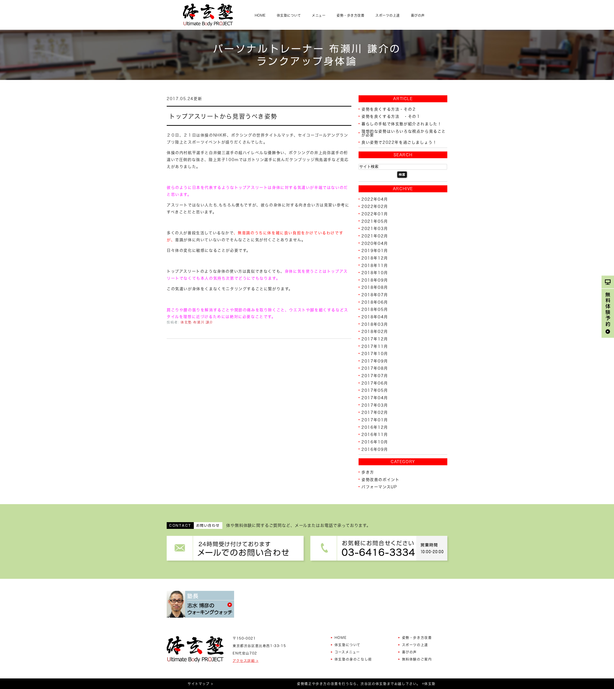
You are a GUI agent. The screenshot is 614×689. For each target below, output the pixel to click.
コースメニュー (347, 652)
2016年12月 (374, 427)
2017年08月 (374, 368)
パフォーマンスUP (379, 487)
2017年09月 (374, 361)
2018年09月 (374, 280)
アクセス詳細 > (246, 660)
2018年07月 (374, 295)
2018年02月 (374, 331)
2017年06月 (374, 383)
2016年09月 (374, 449)
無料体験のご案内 (417, 659)
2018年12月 (374, 258)
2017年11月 (374, 346)
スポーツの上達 (387, 15)
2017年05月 (374, 390)
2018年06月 (374, 302)
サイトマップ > (200, 683)
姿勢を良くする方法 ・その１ (390, 116)
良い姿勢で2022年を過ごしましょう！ (399, 142)
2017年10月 (374, 354)
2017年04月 (374, 398)
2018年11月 (374, 265)
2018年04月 (374, 317)
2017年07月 (374, 376)
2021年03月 (374, 228)
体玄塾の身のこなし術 (353, 659)
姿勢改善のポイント (380, 479)
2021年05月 (374, 221)
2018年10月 (374, 273)
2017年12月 (374, 339)
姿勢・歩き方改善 (350, 15)
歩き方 (367, 472)
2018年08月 (374, 287)
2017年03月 (374, 405)
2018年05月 (374, 309)
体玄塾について (289, 15)
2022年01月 (374, 214)
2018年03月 (374, 324)
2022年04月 (374, 199)
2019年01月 (374, 251)
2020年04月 (374, 243)
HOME (260, 15)
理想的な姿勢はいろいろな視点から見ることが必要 (403, 133)
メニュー (318, 15)
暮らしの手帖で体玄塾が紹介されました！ (401, 124)
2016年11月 (374, 434)
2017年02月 (374, 412)
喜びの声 (418, 15)
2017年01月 (374, 420)
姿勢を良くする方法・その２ (388, 109)
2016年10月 (374, 442)
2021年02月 (374, 236)
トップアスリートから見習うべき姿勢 (223, 116)
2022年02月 (374, 206)
